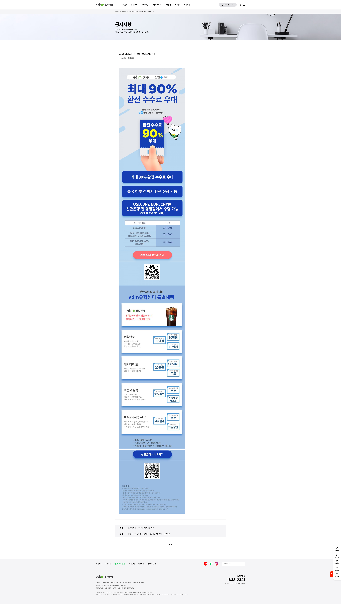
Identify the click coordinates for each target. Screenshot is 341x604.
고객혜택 (177, 5)
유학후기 (168, 5)
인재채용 (141, 564)
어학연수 (124, 5)
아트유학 (156, 5)
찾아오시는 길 (151, 564)
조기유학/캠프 (145, 5)
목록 (170, 544)
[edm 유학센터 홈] (104, 4)
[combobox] (233, 564)
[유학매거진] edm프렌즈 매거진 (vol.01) (141, 528)
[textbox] (233, 564)
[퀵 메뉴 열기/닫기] (331, 574)
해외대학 (134, 5)
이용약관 (108, 564)
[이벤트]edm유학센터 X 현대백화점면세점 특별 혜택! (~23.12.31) (149, 534)
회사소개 (187, 5)
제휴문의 (132, 564)
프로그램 (226, 5)
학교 (233, 5)
